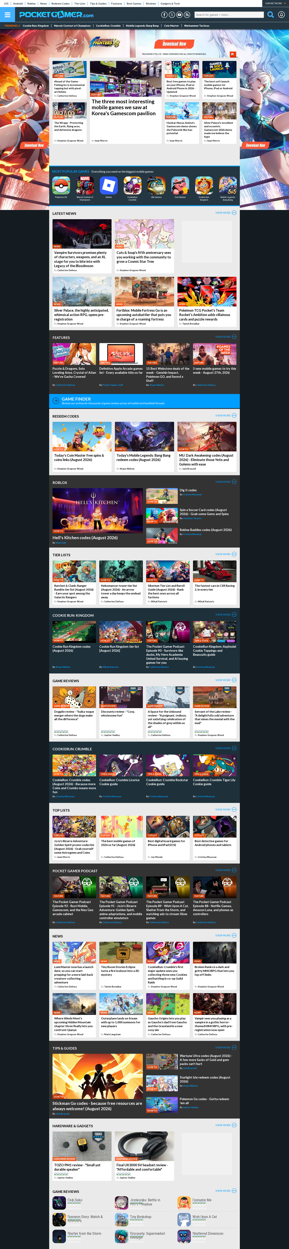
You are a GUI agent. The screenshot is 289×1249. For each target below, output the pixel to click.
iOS (6, 3)
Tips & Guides (98, 3)
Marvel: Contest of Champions (72, 25)
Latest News (64, 213)
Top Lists (61, 810)
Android (18, 3)
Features (116, 3)
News (43, 3)
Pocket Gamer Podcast (75, 871)
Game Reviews (66, 681)
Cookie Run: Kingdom (36, 25)
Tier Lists (79, 3)
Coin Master (171, 25)
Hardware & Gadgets (73, 1126)
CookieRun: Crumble (108, 25)
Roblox (31, 3)
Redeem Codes (61, 3)
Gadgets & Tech (170, 3)
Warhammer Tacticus (196, 25)
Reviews (151, 3)
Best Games (134, 3)
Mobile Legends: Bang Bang (142, 25)
